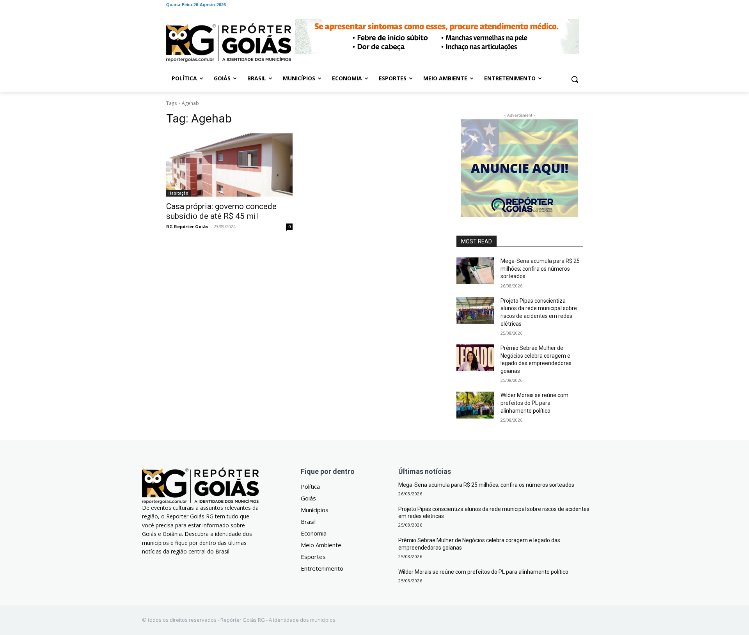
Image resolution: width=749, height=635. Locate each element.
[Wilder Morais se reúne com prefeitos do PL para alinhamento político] (475, 405)
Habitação (178, 193)
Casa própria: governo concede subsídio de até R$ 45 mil (221, 211)
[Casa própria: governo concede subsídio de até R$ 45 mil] (229, 165)
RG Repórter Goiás (187, 226)
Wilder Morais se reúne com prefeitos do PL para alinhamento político (534, 402)
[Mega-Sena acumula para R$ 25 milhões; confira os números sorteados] (475, 270)
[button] (574, 79)
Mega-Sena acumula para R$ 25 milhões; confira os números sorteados (540, 268)
